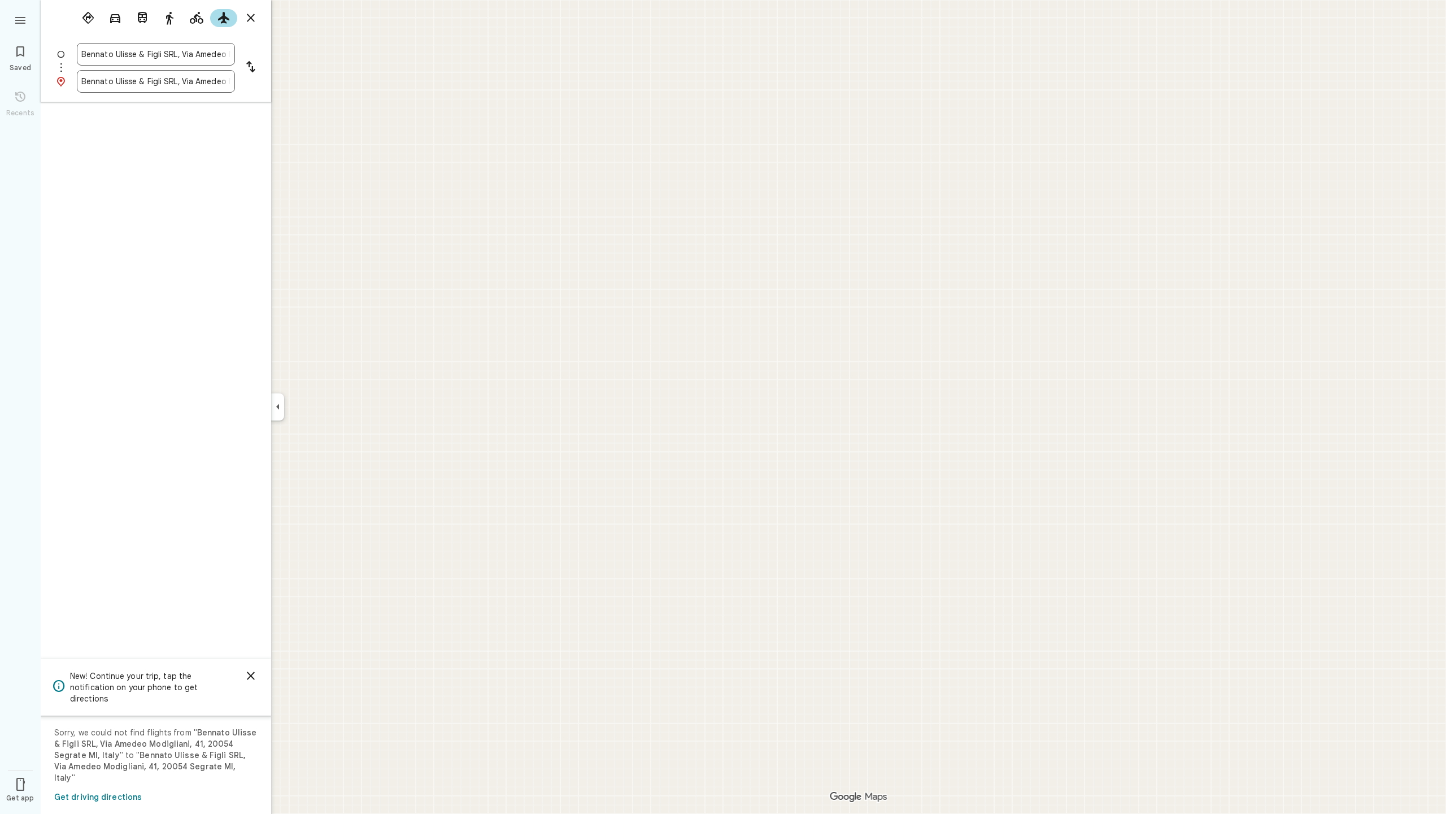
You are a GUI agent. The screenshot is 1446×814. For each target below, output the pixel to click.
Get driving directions (98, 797)
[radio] (88, 18)
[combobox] (155, 54)
